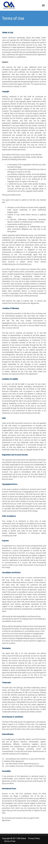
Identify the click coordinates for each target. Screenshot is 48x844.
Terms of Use (9, 841)
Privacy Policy (34, 838)
